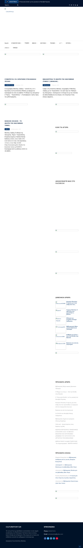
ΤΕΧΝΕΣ (52, 43)
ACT (60, 43)
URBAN (7, 48)
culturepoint (58, 465)
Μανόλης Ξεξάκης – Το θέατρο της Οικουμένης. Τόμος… (14, 123)
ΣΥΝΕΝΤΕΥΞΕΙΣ (16, 43)
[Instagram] (73, 5)
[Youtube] (77, 5)
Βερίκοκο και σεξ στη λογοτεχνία (64, 410)
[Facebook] (69, 5)
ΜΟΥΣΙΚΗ (43, 43)
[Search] (17, 5)
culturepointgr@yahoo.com (55, 534)
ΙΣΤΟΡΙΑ (68, 43)
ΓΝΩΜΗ (27, 43)
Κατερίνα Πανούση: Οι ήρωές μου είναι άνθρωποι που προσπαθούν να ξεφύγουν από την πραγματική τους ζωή (66, 405)
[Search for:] (10, 5)
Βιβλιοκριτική (47, 85)
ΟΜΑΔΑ (15, 48)
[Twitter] (71, 5)
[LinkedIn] (75, 5)
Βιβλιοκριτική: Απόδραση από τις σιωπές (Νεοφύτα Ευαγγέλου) (65, 459)
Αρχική (6, 43)
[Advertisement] (41, 28)
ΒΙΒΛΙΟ (34, 43)
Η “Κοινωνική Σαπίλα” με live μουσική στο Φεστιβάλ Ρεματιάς (34, 2)
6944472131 (52, 531)
